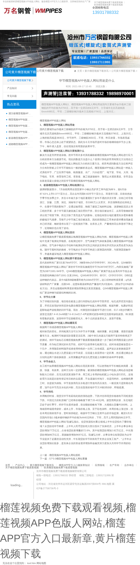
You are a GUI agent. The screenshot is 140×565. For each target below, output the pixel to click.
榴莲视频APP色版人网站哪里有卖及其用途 (20, 119)
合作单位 (120, 19)
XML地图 (106, 484)
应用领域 (93, 19)
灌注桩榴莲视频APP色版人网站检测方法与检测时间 (20, 113)
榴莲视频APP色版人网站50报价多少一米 (20, 125)
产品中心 (18, 19)
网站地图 (41, 563)
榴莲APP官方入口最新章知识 (69, 19)
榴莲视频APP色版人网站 (53, 120)
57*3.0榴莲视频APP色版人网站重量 (68, 458)
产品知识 (12, 88)
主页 (79, 70)
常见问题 (12, 96)
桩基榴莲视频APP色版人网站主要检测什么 (20, 138)
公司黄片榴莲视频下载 (20, 72)
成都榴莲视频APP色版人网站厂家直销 (20, 144)
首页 (7, 19)
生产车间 (107, 19)
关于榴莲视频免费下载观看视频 (108, 2)
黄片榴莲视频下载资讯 (38, 19)
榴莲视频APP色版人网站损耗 (64, 455)
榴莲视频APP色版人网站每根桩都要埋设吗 (20, 131)
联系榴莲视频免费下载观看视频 (108, 5)
